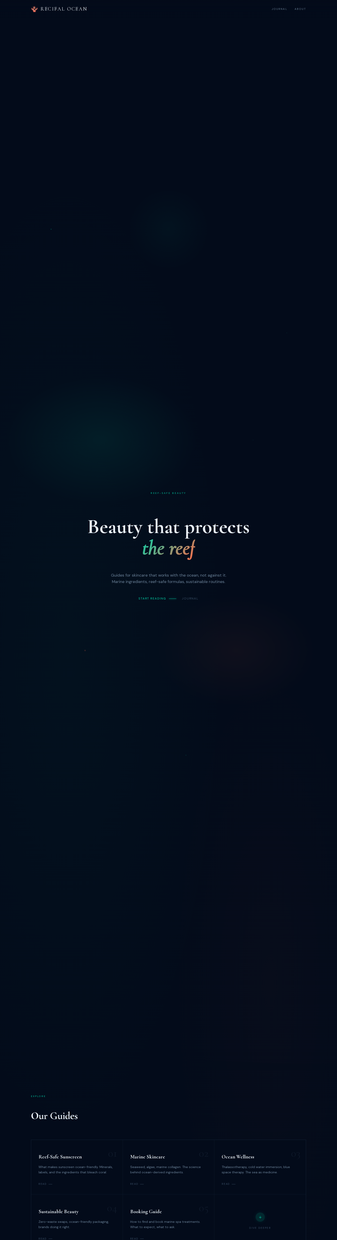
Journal (279, 9)
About (300, 9)
